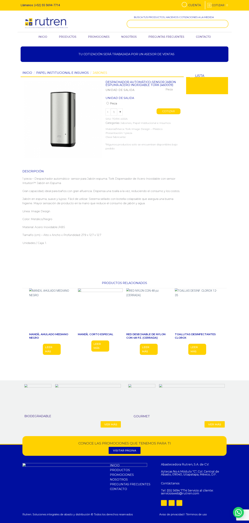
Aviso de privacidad (171, 514)
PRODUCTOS (67, 36)
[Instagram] (171, 503)
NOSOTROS (129, 36)
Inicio (27, 73)
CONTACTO (203, 36)
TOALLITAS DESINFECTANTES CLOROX (195, 336)
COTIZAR (169, 111)
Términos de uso (196, 514)
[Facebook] (164, 503)
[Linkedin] (179, 503)
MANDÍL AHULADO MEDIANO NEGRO (48, 336)
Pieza (113, 103)
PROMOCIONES (99, 36)
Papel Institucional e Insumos (62, 73)
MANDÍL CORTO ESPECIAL (95, 334)
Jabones (100, 73)
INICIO (42, 36)
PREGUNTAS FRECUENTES (166, 36)
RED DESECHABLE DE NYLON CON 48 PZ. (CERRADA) (146, 336)
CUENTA (194, 5)
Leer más (48, 349)
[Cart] (220, 5)
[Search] (224, 24)
